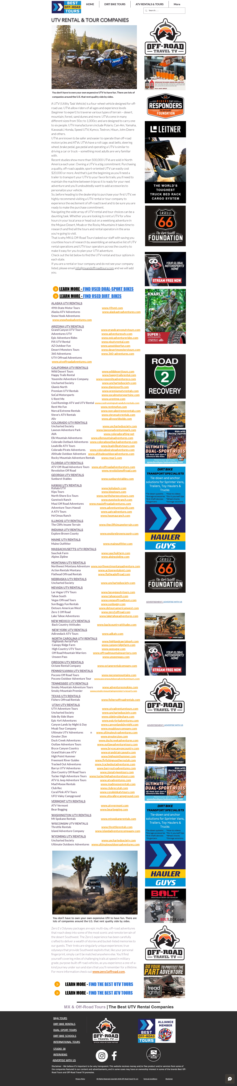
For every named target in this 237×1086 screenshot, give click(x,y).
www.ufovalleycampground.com (119, 796)
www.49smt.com (112, 307)
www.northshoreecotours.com (115, 495)
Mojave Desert (65, 225)
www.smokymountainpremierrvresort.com (113, 690)
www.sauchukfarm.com (115, 553)
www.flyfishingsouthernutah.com (115, 760)
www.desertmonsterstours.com (120, 349)
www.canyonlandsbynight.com (119, 724)
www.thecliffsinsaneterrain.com (118, 524)
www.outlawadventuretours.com (117, 744)
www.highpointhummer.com (118, 756)
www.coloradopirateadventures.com (112, 449)
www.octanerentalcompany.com (117, 665)
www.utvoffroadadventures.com (72, 361)
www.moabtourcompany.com (119, 728)
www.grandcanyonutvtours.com (120, 329)
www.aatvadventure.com (116, 511)
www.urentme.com (113, 398)
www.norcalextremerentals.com (121, 410)
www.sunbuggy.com (113, 604)
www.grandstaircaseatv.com (118, 752)
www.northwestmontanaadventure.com (115, 566)
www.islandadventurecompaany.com (117, 831)
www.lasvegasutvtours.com (118, 592)
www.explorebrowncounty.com (119, 533)
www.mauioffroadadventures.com (110, 503)
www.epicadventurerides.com (119, 337)
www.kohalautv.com (113, 488)
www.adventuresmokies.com (120, 687)
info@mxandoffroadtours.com (94, 268)
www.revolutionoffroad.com (119, 470)
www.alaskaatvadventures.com (121, 311)
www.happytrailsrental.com (119, 375)
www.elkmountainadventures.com (112, 437)
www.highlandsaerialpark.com (120, 641)
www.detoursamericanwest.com (119, 608)
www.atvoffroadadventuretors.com (113, 467)
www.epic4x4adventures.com (120, 720)
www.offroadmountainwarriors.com (115, 652)
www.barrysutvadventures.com (116, 768)
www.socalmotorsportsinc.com (121, 394)
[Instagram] (102, 1056)
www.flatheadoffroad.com (114, 574)
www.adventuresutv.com (116, 333)
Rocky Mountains (104, 225)
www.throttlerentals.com (116, 827)
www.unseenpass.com (116, 656)
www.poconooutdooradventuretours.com (117, 678)
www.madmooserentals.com (118, 784)
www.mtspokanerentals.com (118, 818)
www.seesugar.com (113, 648)
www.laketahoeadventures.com (118, 616)
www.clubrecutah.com (114, 788)
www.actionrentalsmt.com (114, 570)
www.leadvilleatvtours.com (118, 445)
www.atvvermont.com (115, 805)
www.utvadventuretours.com (120, 708)
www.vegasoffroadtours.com (118, 600)
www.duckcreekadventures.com (118, 740)
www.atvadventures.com (115, 780)
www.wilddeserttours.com (118, 371)
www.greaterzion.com (114, 736)
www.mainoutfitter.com (117, 543)
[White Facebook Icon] (114, 1056)
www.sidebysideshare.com (118, 716)
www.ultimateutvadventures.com (117, 732)
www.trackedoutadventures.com (115, 764)
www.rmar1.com (111, 457)
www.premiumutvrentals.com (120, 391)
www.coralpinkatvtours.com (117, 792)
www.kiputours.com (113, 491)
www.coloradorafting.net (119, 434)
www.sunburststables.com (117, 478)
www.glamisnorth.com (115, 387)
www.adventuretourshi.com (117, 507)
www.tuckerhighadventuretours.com (112, 776)
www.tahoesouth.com (114, 596)
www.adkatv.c (110, 633)
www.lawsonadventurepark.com (116, 430)
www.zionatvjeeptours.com (117, 772)
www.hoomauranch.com (115, 515)
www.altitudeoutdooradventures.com (111, 453)
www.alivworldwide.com (117, 418)
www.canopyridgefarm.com (118, 645)
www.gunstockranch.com (116, 499)
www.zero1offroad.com (115, 612)
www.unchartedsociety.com (119, 383)
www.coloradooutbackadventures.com (113, 441)
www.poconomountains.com (119, 675)
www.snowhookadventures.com (72, 319)
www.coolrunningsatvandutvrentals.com (117, 402)
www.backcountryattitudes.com (116, 624)
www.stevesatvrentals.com (118, 414)
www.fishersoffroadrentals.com (120, 699)
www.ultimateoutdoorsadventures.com (115, 844)
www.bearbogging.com (114, 809)
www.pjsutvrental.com (115, 341)
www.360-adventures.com (117, 353)
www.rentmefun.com (114, 406)
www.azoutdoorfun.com (115, 345)
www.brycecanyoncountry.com (120, 748)
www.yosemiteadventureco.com (116, 379)
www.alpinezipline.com (115, 556)
